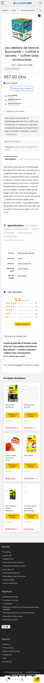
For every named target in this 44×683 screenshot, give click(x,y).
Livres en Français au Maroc (13, 562)
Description (10, 159)
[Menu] (3, 3)
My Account (7, 662)
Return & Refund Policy (11, 651)
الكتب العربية (7, 555)
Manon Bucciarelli (25, 65)
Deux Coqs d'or (24, 263)
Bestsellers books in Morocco (14, 576)
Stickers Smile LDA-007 (29, 406)
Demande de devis (10, 620)
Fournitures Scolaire (10, 600)
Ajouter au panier (12, 415)
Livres (14, 10)
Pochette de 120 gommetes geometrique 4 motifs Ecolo (30, 509)
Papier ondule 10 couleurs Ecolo (11, 457)
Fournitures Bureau (10, 597)
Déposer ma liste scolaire (13, 616)
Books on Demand (10, 583)
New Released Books (11, 573)
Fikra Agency (31, 674)
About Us (6, 644)
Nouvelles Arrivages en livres (14, 566)
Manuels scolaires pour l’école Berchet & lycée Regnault (21, 608)
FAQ (4, 658)
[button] (39, 16)
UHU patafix (28, 455)
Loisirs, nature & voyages (23, 147)
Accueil (4, 10)
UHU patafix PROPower (10, 406)
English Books (8, 559)
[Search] (40, 3)
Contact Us (7, 655)
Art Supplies (7, 604)
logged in (19, 365)
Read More (12, 134)
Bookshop (7, 552)
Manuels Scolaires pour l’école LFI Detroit (18, 613)
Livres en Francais (28, 10)
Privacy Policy (8, 648)
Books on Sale (8, 580)
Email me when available (22, 88)
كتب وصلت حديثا (8, 569)
